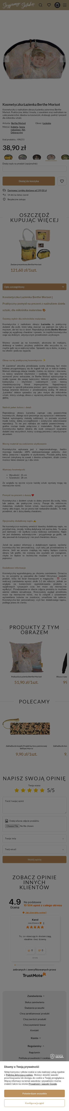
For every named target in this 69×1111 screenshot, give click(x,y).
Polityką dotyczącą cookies (19, 1075)
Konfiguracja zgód (34, 1103)
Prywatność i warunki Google (43, 1084)
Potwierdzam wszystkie (34, 1093)
